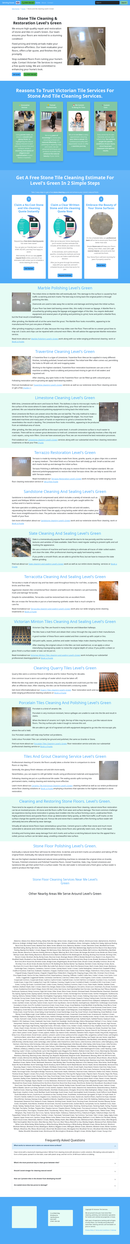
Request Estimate (65, 275)
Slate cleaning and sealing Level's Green (46, 564)
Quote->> (27, 388)
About (44, 3)
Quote (41, 442)
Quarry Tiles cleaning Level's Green (55, 690)
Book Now (101, 265)
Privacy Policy (89, 1230)
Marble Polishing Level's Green (45, 338)
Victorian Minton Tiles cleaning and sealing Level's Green (55, 655)
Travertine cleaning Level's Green (47, 385)
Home (38, 3)
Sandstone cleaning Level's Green (55, 520)
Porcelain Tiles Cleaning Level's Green (50, 743)
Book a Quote (18, 341)
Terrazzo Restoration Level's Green (66, 478)
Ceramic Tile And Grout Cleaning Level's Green (52, 785)
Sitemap (113, 1230)
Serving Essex (8, 2)
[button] (28, 2)
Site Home (15, 9)
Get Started (29, 268)
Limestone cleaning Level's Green (42, 439)
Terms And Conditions (102, 1230)
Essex (23, 9)
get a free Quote (51, 481)
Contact (50, 3)
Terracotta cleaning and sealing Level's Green (50, 608)
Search (124, 3)
